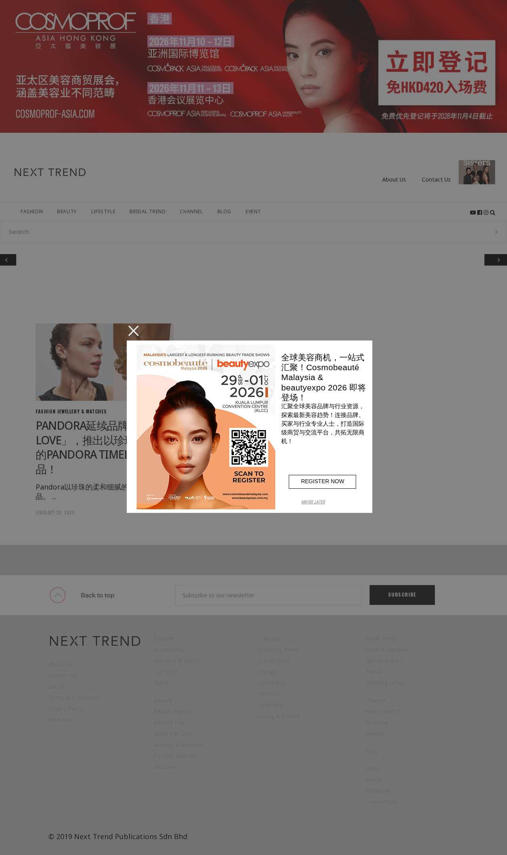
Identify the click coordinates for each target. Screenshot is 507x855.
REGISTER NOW (322, 481)
